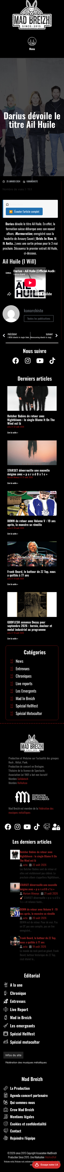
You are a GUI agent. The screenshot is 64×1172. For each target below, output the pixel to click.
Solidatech (22, 779)
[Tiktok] (36, 826)
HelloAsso (22, 783)
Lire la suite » (12, 432)
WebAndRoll (50, 1157)
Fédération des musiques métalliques (26, 1062)
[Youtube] (39, 360)
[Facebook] (15, 360)
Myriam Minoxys (31, 893)
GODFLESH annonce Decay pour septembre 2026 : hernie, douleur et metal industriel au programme (29, 626)
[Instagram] (27, 360)
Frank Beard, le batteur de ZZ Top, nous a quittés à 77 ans (31, 573)
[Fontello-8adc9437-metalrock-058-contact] (46, 826)
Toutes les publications (38, 318)
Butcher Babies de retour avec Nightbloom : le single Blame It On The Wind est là (31, 420)
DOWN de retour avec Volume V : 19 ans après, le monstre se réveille (31, 523)
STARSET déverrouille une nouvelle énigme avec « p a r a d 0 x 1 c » (28, 472)
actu (25, 865)
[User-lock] (56, 826)
